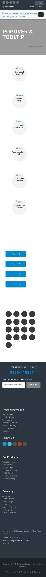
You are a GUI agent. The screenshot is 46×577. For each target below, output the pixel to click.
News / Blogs (7, 501)
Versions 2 (16, 263)
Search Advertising (9, 476)
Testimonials (7, 510)
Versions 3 (16, 273)
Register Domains (9, 470)
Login (39, 3)
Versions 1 (16, 253)
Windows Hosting (9, 425)
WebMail (33, 6)
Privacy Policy (26, 572)
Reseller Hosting (8, 417)
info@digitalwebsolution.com (18, 540)
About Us (6, 496)
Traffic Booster (8, 473)
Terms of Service (12, 572)
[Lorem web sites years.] (9, 315)
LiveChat (40, 6)
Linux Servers (7, 431)
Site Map (37, 572)
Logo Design (7, 467)
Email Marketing (8, 478)
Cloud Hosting (8, 428)
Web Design (7, 465)
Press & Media (8, 499)
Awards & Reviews (9, 507)
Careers (5, 504)
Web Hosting (7, 414)
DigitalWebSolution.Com (26, 564)
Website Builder (8, 462)
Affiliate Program (9, 513)
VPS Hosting (7, 420)
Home (19, 46)
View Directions (7, 543)
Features (25, 46)
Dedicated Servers (9, 423)
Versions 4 (16, 283)
